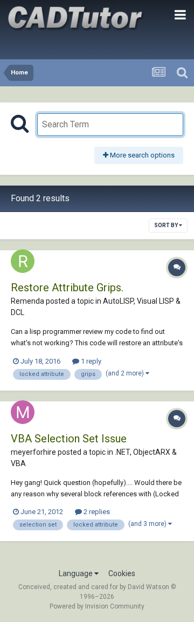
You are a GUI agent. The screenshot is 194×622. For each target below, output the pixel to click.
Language (76, 573)
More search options (141, 155)
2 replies (96, 512)
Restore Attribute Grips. (67, 287)
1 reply (90, 361)
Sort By (166, 225)
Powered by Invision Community (97, 606)
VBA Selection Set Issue (69, 438)
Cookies (121, 573)
